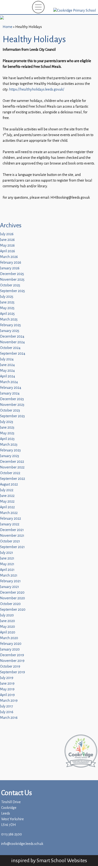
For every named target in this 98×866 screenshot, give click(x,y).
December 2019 (12, 655)
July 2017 (6, 706)
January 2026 (10, 268)
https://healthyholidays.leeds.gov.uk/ (36, 89)
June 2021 (7, 558)
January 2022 (9, 524)
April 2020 (7, 632)
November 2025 (12, 279)
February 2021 (10, 581)
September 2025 (12, 291)
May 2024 (7, 370)
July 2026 (7, 234)
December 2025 (12, 274)
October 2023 (10, 410)
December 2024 (12, 336)
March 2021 (8, 575)
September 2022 (12, 479)
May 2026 (7, 245)
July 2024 (7, 359)
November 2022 (12, 467)
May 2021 (7, 564)
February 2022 (10, 518)
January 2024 (10, 393)
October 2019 (10, 666)
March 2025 (9, 319)
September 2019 (12, 672)
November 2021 (12, 535)
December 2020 (12, 592)
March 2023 (8, 444)
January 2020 (10, 649)
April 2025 (7, 314)
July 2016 (6, 712)
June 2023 (7, 427)
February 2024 (10, 387)
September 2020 (12, 609)
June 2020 (7, 621)
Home (7, 27)
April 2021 (7, 570)
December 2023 (12, 399)
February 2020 (10, 643)
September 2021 (12, 547)
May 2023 (7, 433)
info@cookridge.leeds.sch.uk (22, 844)
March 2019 (9, 700)
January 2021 (9, 587)
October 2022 (10, 473)
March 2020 (9, 638)
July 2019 (6, 678)
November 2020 (12, 598)
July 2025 (6, 296)
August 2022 (9, 484)
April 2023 (7, 439)
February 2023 (10, 450)
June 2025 (7, 302)
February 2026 (10, 262)
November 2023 (12, 405)
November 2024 (12, 342)
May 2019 (7, 689)
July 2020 (7, 615)
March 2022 (9, 513)
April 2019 (7, 695)
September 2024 (12, 353)
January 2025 (9, 331)
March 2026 (9, 257)
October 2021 (10, 541)
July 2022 (6, 490)
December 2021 (12, 530)
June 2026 (7, 240)
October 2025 (10, 285)
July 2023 (6, 422)
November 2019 (12, 661)
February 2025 (10, 325)
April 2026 (7, 251)
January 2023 (9, 456)
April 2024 (7, 376)
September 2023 (12, 416)
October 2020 (10, 604)
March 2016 (9, 717)
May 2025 (7, 308)
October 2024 (10, 348)
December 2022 (12, 461)
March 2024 (9, 382)
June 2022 (7, 496)
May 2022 (7, 501)
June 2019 (7, 683)
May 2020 (7, 626)
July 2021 (6, 552)
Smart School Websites (62, 860)
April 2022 (7, 507)
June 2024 (7, 365)
